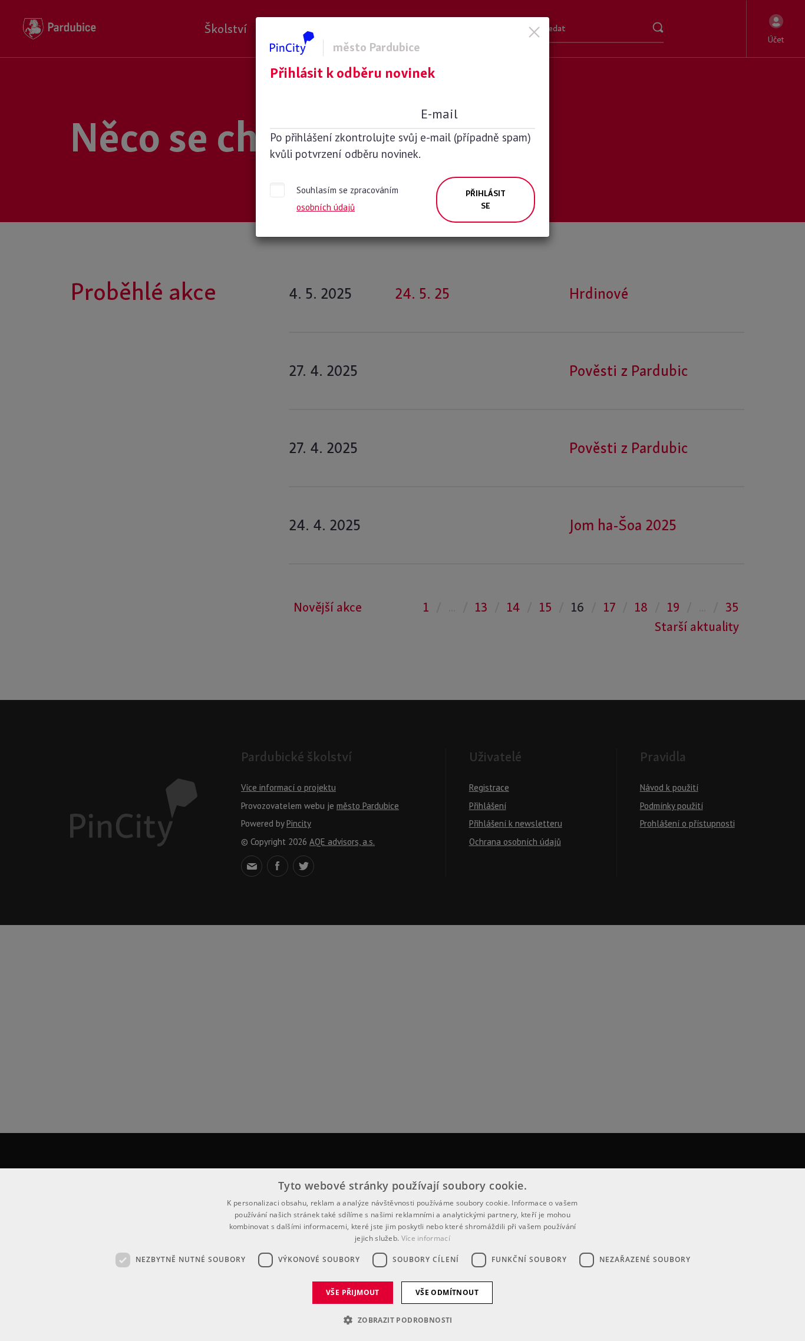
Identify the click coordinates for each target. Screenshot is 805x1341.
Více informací (425, 1238)
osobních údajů (325, 207)
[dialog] (402, 1254)
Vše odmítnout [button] (447, 1292)
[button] (402, 1320)
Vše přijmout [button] (353, 1292)
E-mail (439, 113)
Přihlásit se (486, 199)
